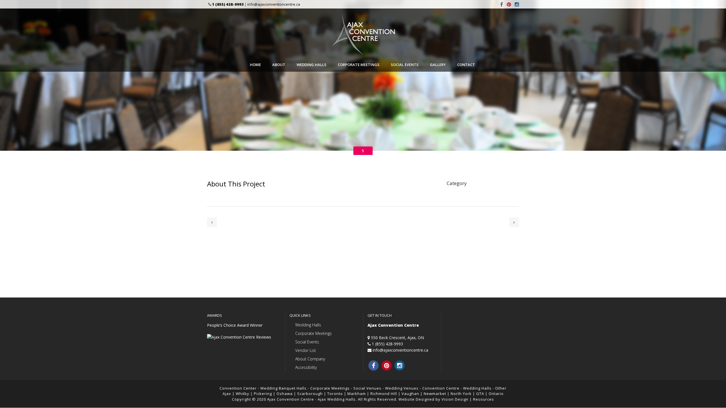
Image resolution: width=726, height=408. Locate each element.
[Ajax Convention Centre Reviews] (239, 337)
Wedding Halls (308, 325)
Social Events (307, 342)
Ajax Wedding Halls (337, 399)
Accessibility (306, 367)
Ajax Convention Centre (290, 399)
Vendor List (305, 350)
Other (500, 388)
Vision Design (455, 399)
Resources (483, 399)
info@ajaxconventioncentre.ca (273, 4)
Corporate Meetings (313, 333)
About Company (310, 359)
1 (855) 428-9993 (387, 344)
